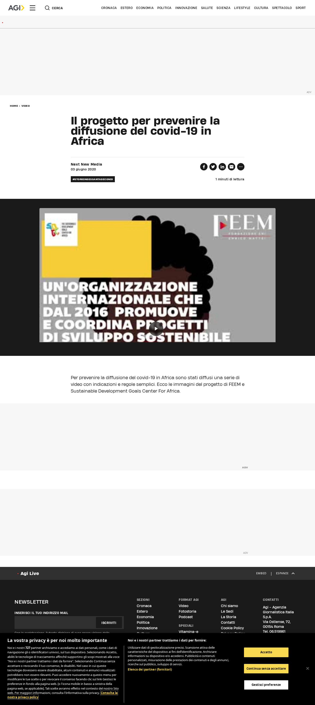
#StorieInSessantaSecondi (93, 179)
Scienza (223, 7)
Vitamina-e (188, 631)
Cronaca (109, 7)
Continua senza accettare (266, 668)
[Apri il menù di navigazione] (32, 7)
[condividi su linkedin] (222, 166)
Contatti (228, 622)
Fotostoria (187, 611)
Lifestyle (242, 7)
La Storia (228, 617)
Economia (145, 7)
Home (14, 105)
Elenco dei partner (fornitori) (150, 669)
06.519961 (277, 631)
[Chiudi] (308, 668)
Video (25, 105)
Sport (301, 7)
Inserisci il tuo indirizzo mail (41, 612)
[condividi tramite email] (231, 166)
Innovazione (186, 7)
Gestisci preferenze (266, 685)
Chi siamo (229, 606)
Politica (164, 7)
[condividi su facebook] (204, 166)
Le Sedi (227, 611)
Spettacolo (282, 7)
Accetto (266, 652)
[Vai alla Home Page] (16, 7)
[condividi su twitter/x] (213, 166)
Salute (207, 7)
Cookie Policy (232, 628)
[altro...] (240, 166)
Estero (127, 7)
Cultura (261, 7)
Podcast (186, 617)
